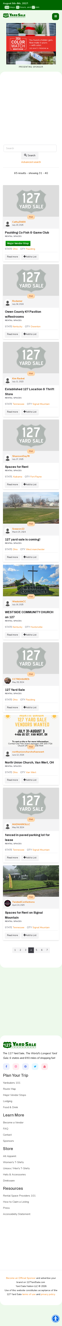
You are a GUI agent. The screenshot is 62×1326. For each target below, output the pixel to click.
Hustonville (36, 627)
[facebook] (6, 1066)
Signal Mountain (41, 404)
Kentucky (17, 326)
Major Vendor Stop (18, 243)
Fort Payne (36, 476)
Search (31, 155)
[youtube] (44, 1066)
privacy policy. (48, 1294)
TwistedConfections (23, 902)
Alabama (17, 476)
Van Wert (31, 772)
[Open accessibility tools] (56, 1319)
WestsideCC (19, 601)
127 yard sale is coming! (22, 539)
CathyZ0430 (18, 221)
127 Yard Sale (15, 689)
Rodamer (17, 301)
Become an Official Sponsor (21, 1278)
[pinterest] (25, 1066)
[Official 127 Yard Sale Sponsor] (31, 43)
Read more (12, 256)
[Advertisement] (31, 119)
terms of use (29, 1294)
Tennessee (18, 404)
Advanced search (31, 162)
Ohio (15, 248)
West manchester (35, 549)
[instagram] (16, 1066)
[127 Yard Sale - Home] (14, 15)
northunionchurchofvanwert (28, 751)
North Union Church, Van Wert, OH (29, 762)
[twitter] (35, 1066)
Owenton (36, 326)
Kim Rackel (18, 378)
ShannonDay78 (20, 456)
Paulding (30, 248)
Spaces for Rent (16, 466)
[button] (55, 16)
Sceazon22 (18, 528)
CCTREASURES (20, 679)
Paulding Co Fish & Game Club (27, 232)
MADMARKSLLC (21, 824)
